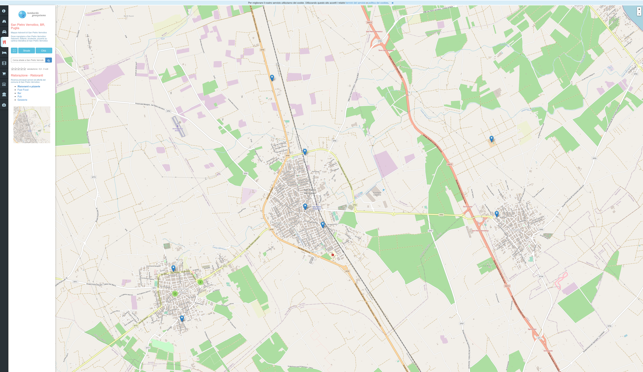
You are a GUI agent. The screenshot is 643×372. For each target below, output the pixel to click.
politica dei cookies (378, 2)
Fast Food (23, 89)
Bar (19, 93)
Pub (20, 96)
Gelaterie (22, 99)
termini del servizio (356, 2)
